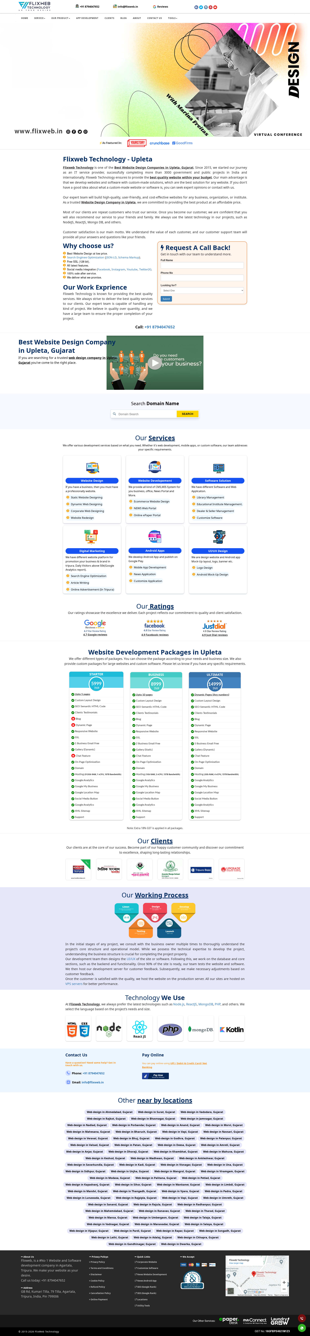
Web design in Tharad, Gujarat (205, 1211)
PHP (218, 1004)
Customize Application (147, 581)
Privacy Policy (97, 1262)
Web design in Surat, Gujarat (156, 1112)
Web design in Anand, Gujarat (180, 1125)
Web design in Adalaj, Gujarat (153, 1237)
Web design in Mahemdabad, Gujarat (109, 1211)
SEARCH (187, 414)
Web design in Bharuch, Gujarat (136, 1132)
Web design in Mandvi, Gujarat (88, 1191)
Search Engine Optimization (88, 576)
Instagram (118, 269)
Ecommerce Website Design (151, 501)
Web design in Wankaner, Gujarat (178, 1184)
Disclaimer (96, 1274)
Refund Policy (97, 1286)
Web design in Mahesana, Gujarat (88, 1132)
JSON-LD (111, 257)
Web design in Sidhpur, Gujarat (85, 1171)
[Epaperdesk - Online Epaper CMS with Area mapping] (229, 1321)
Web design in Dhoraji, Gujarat (128, 1151)
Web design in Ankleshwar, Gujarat (201, 1158)
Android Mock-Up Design (212, 574)
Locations (142, 1299)
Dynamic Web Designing (86, 504)
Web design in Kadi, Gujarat (137, 1164)
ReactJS (191, 1004)
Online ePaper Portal (146, 515)
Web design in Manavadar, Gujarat (157, 1224)
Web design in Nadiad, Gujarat (87, 1125)
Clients (109, 18)
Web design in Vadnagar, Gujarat (108, 1224)
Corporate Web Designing (87, 511)
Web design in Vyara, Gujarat (180, 1191)
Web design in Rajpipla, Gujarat (136, 1198)
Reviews (162, 6)
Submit (166, 298)
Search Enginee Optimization (85, 257)
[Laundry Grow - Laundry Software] (280, 1321)
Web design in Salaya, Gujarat (204, 1224)
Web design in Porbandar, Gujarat (134, 1125)
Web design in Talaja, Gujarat (203, 1217)
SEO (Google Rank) (146, 1286)
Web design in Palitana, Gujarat (155, 1178)
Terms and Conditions (101, 1268)
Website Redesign (82, 518)
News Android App (146, 1280)
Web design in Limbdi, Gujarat (225, 1184)
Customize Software (209, 518)
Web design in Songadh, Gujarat (220, 1231)
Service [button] (39, 18)
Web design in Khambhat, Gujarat (176, 1151)
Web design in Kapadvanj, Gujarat (87, 1184)
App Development (87, 18)
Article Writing (79, 583)
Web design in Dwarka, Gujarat (181, 1244)
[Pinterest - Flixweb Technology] (210, 7)
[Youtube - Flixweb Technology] (215, 7)
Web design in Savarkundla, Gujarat (90, 1164)
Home (24, 18)
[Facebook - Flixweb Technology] (196, 7)
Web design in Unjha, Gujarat (130, 1171)
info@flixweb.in (128, 6)
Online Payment (99, 1299)
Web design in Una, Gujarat (225, 1164)
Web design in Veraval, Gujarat (88, 1138)
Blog (123, 18)
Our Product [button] (59, 18)
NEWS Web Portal (144, 508)
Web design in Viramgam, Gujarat (222, 1171)
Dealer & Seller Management (215, 511)
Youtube (132, 269)
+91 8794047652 (89, 6)
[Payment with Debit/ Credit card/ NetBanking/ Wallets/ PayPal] (200, 1266)
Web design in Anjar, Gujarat (84, 1151)
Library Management (210, 497)
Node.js (178, 1004)
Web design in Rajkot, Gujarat (106, 1118)
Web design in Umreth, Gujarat (223, 1198)
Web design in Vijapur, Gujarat (88, 1231)
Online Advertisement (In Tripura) (92, 589)
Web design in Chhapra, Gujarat (198, 1237)
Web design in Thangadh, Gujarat (134, 1191)
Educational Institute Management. (219, 504)
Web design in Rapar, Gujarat (175, 1231)
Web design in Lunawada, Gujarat (88, 1198)
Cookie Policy (97, 1280)
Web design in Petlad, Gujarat (201, 1178)
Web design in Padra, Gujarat (223, 1191)
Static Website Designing (86, 497)
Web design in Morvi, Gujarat (224, 1125)
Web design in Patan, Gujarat (133, 1145)
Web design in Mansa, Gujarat (108, 1217)
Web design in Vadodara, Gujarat (202, 1112)
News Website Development (152, 1274)
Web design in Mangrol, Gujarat (174, 1171)
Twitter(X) (145, 269)
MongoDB (205, 1004)
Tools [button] (172, 18)
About (137, 18)
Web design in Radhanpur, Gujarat (199, 1204)
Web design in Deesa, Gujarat (177, 1145)
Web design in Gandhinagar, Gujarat (132, 1244)
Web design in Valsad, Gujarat (89, 1145)
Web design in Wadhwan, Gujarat (152, 1158)
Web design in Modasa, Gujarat (110, 1178)
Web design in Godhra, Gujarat (175, 1138)
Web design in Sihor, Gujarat (133, 1184)
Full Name (167, 260)
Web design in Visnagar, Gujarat (181, 1164)
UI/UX (131, 959)
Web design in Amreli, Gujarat (220, 1145)
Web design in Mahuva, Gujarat (223, 1151)
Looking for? (168, 285)
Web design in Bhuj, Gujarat (131, 1138)
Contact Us (154, 18)
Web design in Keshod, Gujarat (105, 1158)
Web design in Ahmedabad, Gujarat (110, 1112)
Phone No (167, 273)
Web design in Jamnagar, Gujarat (202, 1118)
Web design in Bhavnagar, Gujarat (153, 1118)
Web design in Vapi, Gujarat (180, 1132)
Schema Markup (128, 257)
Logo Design (204, 568)
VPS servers (74, 984)
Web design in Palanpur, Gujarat (221, 1138)
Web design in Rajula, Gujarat (153, 1204)
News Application (144, 574)
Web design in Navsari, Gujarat (223, 1132)
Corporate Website (147, 1262)
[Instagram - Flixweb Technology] (206, 7)
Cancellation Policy (100, 1293)
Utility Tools (143, 1305)
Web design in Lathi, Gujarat (109, 1237)
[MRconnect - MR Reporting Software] (255, 1321)
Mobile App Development (149, 567)
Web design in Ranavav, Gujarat (159, 1211)
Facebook (104, 269)
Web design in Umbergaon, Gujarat (155, 1217)
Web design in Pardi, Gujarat (132, 1231)
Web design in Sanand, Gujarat (108, 1204)
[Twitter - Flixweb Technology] (201, 7)
